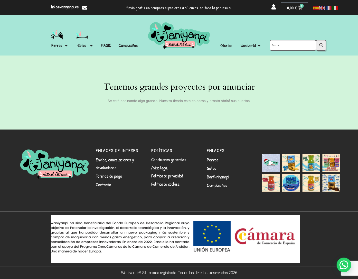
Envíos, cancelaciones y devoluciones (115, 163)
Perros (212, 159)
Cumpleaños (217, 185)
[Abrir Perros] (66, 45)
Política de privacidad (167, 176)
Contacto (103, 184)
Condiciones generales (168, 159)
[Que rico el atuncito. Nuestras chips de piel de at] (331, 183)
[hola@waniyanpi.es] (84, 7)
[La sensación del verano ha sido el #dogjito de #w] (311, 162)
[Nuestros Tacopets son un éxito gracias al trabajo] (291, 162)
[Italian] (335, 8)
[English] (322, 8)
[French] (329, 8)
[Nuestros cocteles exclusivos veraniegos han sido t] (311, 183)
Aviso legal (159, 168)
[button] (344, 265)
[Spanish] (316, 8)
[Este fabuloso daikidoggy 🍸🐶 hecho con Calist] (271, 183)
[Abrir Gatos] (91, 45)
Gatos (211, 168)
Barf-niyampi (218, 176)
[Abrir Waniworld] (259, 46)
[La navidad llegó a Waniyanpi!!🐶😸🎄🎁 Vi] (271, 162)
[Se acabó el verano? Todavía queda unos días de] (291, 183)
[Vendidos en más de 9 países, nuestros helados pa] (331, 162)
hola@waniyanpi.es (65, 6)
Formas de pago (109, 176)
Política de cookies (165, 184)
